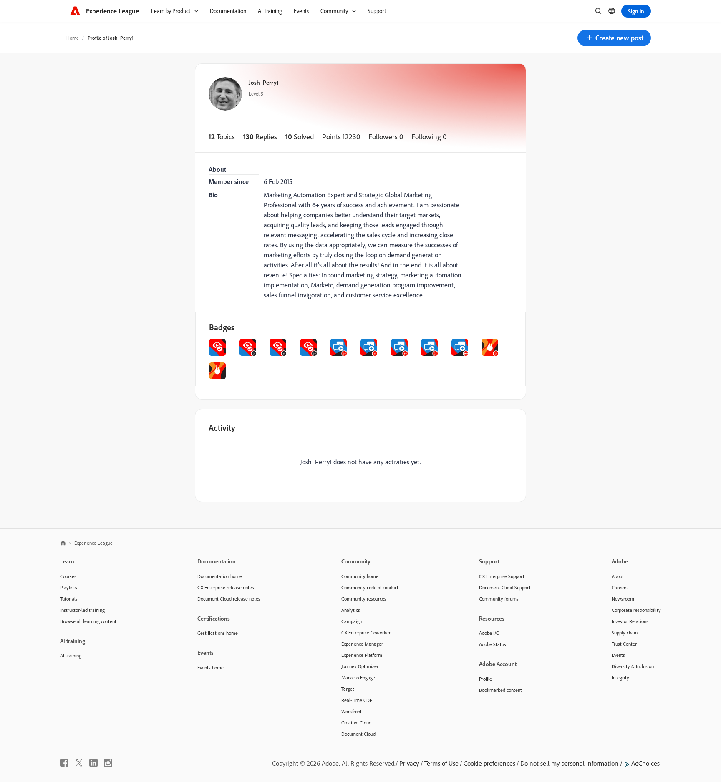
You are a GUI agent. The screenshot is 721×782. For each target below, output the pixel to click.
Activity (222, 427)
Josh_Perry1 (264, 82)
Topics (223, 136)
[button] (614, 38)
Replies (261, 136)
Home (72, 38)
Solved (300, 136)
